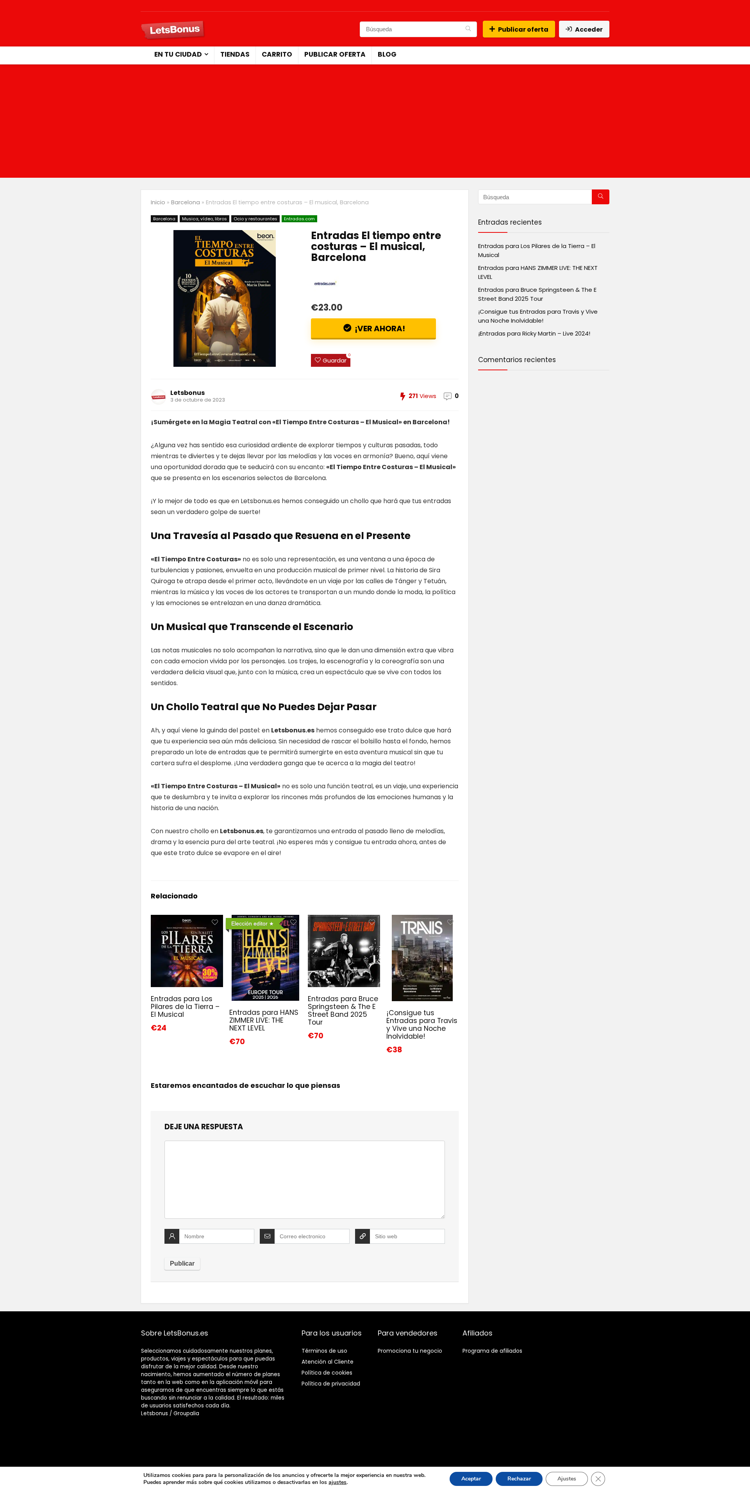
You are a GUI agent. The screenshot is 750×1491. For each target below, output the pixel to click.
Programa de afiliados (492, 1351)
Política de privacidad (331, 1383)
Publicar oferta (523, 29)
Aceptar (471, 1478)
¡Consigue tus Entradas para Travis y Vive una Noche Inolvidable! (421, 1024)
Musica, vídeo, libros (204, 219)
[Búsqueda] (468, 29)
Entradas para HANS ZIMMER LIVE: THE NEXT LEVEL (263, 1020)
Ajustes (566, 1478)
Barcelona (185, 202)
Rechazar (519, 1478)
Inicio (158, 202)
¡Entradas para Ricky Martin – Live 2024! (534, 333)
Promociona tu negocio (410, 1351)
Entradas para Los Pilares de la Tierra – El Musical (185, 1006)
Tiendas (235, 54)
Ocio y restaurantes (255, 219)
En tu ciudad (178, 54)
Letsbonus (187, 392)
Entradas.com (299, 219)
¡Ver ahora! (379, 328)
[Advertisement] (375, 123)
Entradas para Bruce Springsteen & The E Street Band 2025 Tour (343, 1010)
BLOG (387, 54)
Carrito (277, 54)
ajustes (337, 1482)
